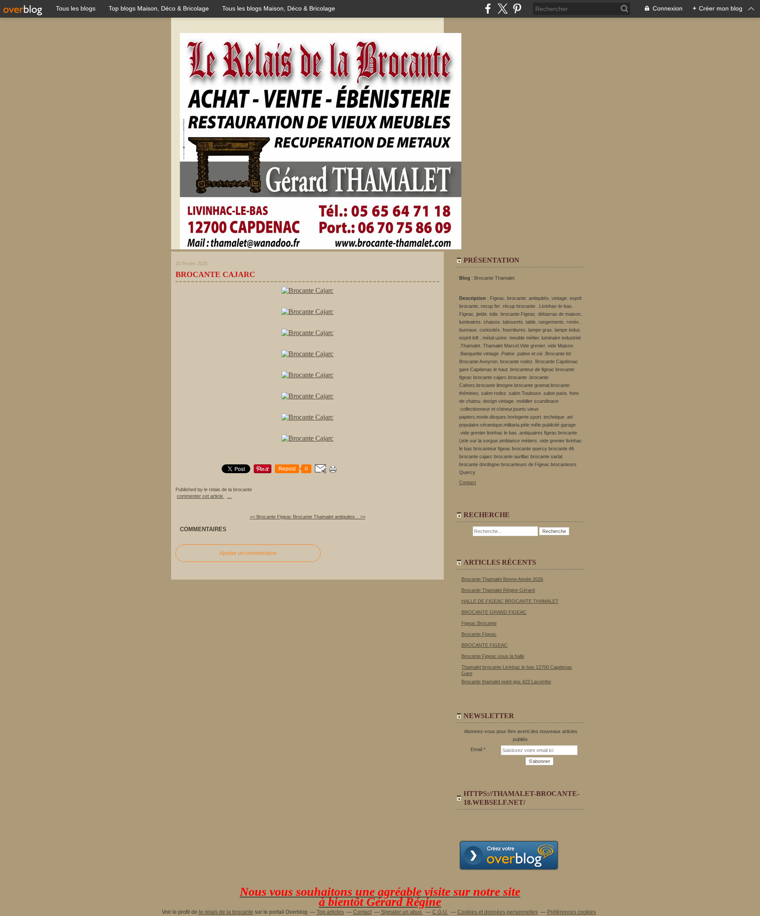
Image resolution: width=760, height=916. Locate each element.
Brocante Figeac (479, 634)
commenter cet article (200, 496)
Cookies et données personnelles (497, 912)
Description (473, 298)
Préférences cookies (571, 912)
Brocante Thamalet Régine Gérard (498, 590)
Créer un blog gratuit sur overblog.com (509, 855)
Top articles (330, 912)
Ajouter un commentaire (248, 553)
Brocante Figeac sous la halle (492, 656)
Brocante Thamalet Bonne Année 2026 (502, 579)
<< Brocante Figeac (271, 516)
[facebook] (487, 9)
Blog (464, 278)
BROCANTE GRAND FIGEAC (493, 612)
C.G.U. (440, 912)
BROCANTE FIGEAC (484, 645)
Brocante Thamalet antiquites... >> (329, 516)
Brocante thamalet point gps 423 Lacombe (506, 681)
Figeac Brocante (479, 623)
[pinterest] (517, 9)
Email (476, 749)
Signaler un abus (402, 912)
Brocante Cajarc (215, 274)
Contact (467, 482)
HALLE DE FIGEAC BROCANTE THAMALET (510, 601)
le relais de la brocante (226, 912)
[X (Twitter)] (502, 9)
